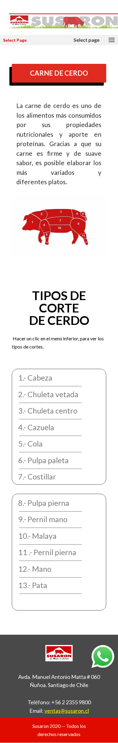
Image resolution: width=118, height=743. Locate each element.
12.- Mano (34, 568)
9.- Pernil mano (42, 519)
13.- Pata (32, 585)
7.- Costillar (37, 476)
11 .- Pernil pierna (47, 552)
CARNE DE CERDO (59, 73)
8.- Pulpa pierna (43, 502)
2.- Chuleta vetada (48, 394)
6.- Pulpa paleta (43, 460)
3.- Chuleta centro (47, 410)
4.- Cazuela (36, 427)
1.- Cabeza (35, 377)
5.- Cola (30, 443)
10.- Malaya (37, 535)
